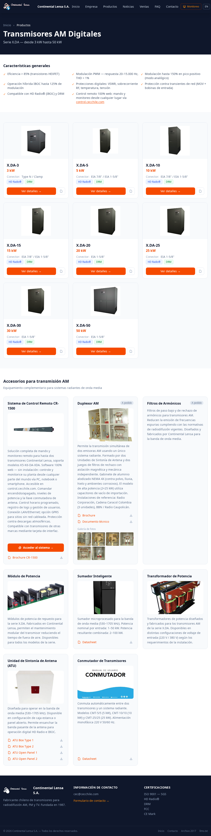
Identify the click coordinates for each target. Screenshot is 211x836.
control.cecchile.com (90, 102)
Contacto (172, 6)
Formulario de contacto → (91, 801)
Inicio (76, 6)
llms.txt (203, 831)
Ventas (144, 6)
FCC (146, 809)
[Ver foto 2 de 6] (98, 539)
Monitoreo (193, 6)
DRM (147, 804)
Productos (110, 6)
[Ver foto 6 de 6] (98, 553)
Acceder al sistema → (38, 547)
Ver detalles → (31, 191)
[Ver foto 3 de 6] (112, 539)
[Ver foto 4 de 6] (127, 539)
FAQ (157, 6)
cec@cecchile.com (86, 794)
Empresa (91, 6)
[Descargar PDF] (61, 557)
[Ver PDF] (61, 191)
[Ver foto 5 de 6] (84, 553)
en (206, 6)
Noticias (128, 6)
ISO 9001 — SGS (155, 794)
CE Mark (149, 814)
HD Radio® (151, 799)
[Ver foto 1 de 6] (84, 539)
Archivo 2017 (188, 831)
